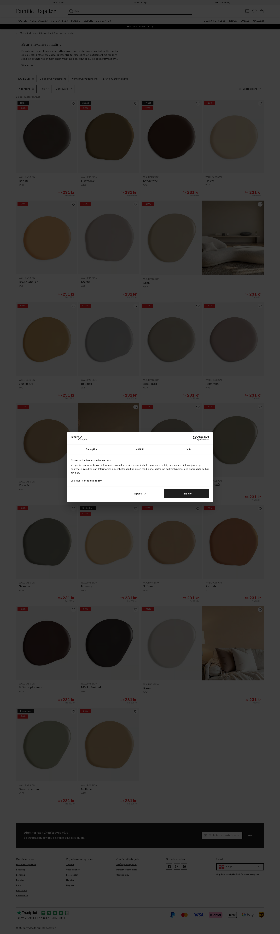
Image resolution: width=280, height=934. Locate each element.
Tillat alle (186, 493)
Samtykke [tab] (91, 449)
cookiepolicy (94, 480)
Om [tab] (189, 448)
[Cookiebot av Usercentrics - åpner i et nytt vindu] (195, 438)
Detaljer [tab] (140, 448)
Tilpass (138, 493)
